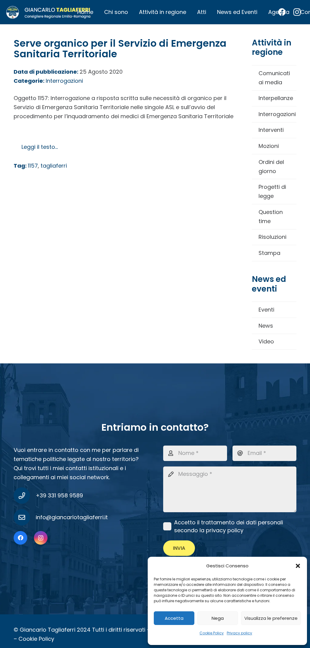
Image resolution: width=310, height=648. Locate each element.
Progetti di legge (272, 191)
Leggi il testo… (39, 147)
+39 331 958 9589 (59, 495)
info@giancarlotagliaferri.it (72, 517)
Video (266, 341)
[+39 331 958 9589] (25, 495)
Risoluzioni (272, 237)
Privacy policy (239, 633)
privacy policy (224, 530)
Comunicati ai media (274, 77)
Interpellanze (276, 98)
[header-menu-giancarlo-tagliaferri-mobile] (48, 12)
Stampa (269, 253)
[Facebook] (20, 538)
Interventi (271, 130)
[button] (298, 566)
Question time (271, 216)
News (266, 325)
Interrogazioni (277, 114)
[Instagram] (41, 538)
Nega (218, 618)
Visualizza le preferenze (271, 618)
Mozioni (269, 146)
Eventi (266, 309)
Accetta (174, 618)
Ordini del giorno (271, 166)
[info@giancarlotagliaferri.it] (25, 517)
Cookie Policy (212, 633)
